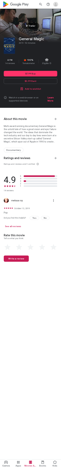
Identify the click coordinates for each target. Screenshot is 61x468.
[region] (30, 61)
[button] (34, 218)
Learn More (51, 99)
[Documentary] (13, 150)
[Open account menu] (55, 4)
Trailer (30, 26)
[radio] (7, 247)
